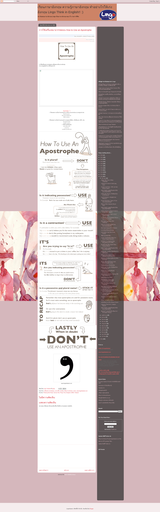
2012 (101, 176)
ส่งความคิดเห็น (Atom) (70, 474)
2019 (101, 161)
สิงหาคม (104, 321)
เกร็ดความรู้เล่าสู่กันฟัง (103, 392)
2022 (101, 155)
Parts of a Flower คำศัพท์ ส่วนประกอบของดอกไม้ (108, 225)
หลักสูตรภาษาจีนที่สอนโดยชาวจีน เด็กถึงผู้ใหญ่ (109, 147)
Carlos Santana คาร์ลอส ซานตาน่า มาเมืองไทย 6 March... (109, 211)
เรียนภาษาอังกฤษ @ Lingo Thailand (107, 124)
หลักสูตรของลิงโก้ (102, 390)
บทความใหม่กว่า (43, 470)
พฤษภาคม (104, 328)
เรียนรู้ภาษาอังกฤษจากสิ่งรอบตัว (106, 400)
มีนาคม (104, 332)
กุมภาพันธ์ (104, 334)
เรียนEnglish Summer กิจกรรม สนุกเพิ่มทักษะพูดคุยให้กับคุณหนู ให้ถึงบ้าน (110, 144)
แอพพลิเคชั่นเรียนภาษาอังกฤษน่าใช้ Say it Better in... (109, 274)
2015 (101, 170)
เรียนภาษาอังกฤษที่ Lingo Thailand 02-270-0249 (109, 91)
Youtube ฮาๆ (101, 388)
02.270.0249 (92, 41)
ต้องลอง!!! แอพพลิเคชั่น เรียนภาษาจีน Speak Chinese (109, 312)
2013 (101, 174)
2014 (101, 172)
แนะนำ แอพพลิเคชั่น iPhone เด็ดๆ (106, 402)
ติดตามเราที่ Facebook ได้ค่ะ (105, 441)
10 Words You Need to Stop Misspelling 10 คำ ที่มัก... (108, 242)
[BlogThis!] (61, 389)
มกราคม (104, 336)
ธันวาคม (104, 178)
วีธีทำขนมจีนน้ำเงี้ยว (106, 235)
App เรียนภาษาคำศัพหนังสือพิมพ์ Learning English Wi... (109, 287)
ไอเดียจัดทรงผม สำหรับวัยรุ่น (108, 265)
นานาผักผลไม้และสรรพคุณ (107, 230)
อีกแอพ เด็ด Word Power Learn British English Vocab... (108, 262)
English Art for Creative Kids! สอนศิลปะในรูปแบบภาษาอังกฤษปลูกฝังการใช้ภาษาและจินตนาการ (110, 136)
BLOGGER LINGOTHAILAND (84, 36)
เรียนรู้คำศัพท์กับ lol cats (104, 397)
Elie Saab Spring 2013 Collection (109, 228)
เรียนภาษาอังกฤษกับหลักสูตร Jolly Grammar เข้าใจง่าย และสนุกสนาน (109, 140)
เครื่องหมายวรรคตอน (49, 391)
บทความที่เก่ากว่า (89, 470)
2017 (101, 165)
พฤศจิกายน (104, 315)
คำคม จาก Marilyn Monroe (107, 300)
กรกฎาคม (104, 323)
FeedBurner (113, 429)
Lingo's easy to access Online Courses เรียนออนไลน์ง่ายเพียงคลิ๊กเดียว (109, 88)
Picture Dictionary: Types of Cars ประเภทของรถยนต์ (109, 201)
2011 (101, 339)
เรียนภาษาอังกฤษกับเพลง (104, 395)
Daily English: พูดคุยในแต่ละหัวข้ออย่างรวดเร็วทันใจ (109, 191)
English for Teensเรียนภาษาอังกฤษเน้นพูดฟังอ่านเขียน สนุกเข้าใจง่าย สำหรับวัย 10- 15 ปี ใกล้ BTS (110, 121)
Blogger (91, 508)
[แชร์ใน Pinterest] (65, 389)
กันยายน (104, 319)
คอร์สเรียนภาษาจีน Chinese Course (109, 302)
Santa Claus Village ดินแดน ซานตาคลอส (107, 271)
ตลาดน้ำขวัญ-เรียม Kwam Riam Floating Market (108, 245)
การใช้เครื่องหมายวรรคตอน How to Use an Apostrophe (65, 30)
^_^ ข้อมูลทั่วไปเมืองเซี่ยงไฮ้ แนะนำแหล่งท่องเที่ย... (109, 294)
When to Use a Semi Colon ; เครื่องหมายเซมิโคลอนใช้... (108, 255)
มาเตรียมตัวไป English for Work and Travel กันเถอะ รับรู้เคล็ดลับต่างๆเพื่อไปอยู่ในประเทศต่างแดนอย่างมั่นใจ (110, 132)
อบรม (74, 391)
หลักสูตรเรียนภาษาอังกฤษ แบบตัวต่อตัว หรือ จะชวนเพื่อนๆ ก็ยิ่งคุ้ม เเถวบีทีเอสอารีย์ (109, 85)
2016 (101, 168)
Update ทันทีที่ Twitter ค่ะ (104, 443)
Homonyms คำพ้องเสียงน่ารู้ (105, 385)
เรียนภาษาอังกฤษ (68, 391)
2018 (101, 163)
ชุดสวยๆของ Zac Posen (107, 277)
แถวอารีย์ (57, 391)
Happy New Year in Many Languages (107, 180)
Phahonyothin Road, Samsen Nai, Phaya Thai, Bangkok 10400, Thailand (61, 392)
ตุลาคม (103, 317)
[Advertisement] (66, 456)
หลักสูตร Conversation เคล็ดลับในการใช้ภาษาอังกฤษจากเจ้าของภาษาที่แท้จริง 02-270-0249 (109, 98)
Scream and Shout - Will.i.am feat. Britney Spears (109, 187)
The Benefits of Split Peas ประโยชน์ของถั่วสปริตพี (107, 280)
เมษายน (104, 330)
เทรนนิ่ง (62, 391)
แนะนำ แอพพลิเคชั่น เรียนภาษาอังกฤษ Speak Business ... (108, 238)
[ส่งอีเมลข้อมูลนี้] (59, 389)
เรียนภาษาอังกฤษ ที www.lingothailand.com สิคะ (109, 438)
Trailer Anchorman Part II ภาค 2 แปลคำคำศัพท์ (109, 215)
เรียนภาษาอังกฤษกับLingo (90, 39)
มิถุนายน (104, 325)
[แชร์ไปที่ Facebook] (64, 389)
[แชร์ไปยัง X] (62, 389)
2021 (101, 157)
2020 (101, 159)
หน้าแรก (66, 470)
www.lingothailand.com (82, 391)
